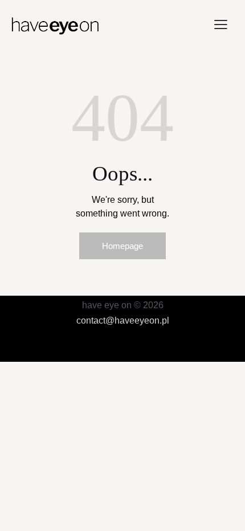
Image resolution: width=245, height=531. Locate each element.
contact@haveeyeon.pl (122, 320)
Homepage (122, 246)
